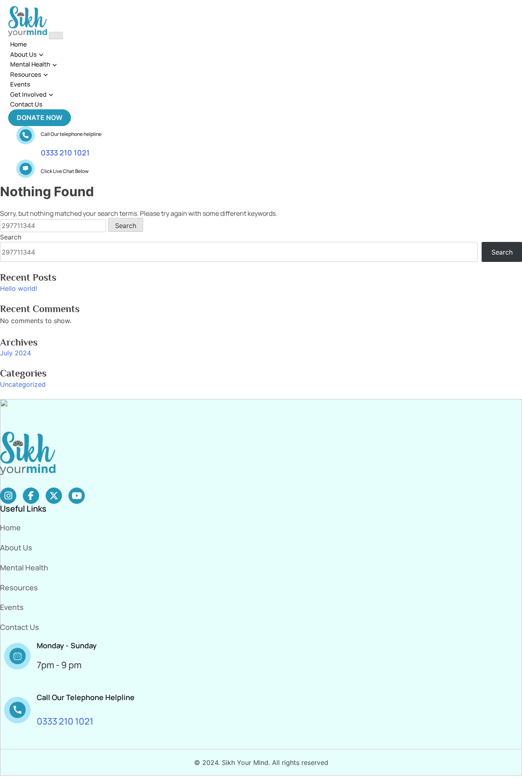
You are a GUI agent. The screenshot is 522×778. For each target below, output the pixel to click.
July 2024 (15, 353)
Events (20, 84)
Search (10, 237)
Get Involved (28, 94)
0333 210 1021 (65, 152)
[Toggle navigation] (56, 35)
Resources (25, 74)
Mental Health (30, 64)
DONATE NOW (39, 117)
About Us (23, 54)
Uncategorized (23, 384)
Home (18, 44)
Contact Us (26, 104)
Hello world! (18, 288)
